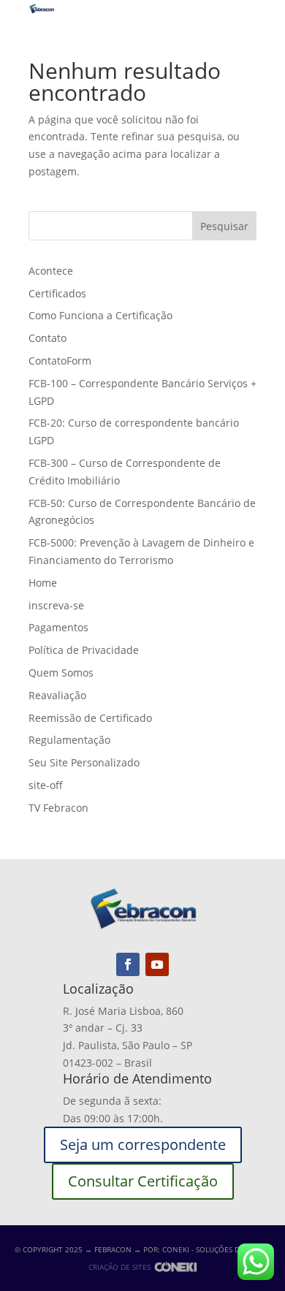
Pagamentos (58, 627)
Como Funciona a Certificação (100, 315)
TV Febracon (58, 808)
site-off (45, 785)
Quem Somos (61, 672)
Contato (47, 338)
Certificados (57, 293)
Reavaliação (57, 695)
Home (42, 583)
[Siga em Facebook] (128, 964)
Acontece (50, 271)
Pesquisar (224, 226)
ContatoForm (59, 361)
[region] (142, 1157)
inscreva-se (56, 605)
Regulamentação (69, 740)
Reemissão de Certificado (90, 718)
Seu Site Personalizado (84, 762)
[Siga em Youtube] (157, 964)
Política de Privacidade (83, 650)
